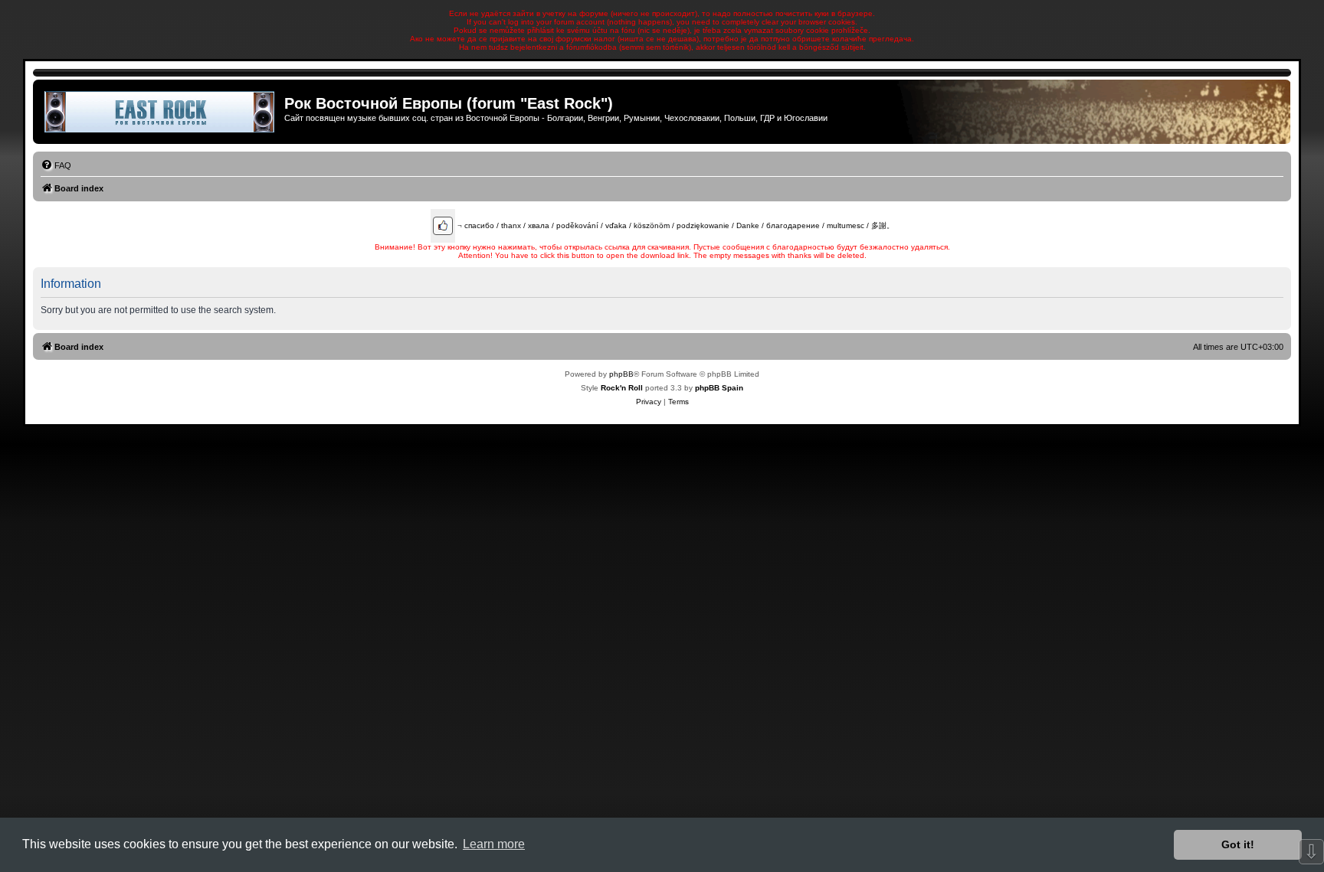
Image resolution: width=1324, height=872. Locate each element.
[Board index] (160, 111)
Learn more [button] (494, 844)
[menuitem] (56, 165)
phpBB (621, 374)
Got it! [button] (1237, 844)
